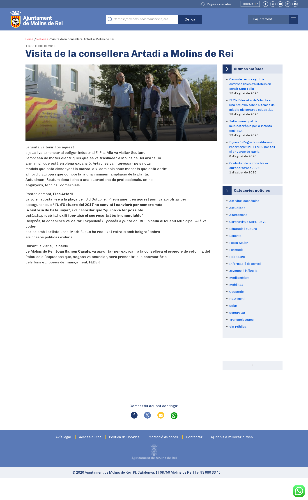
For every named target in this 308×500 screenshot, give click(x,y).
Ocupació (236, 292)
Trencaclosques (241, 320)
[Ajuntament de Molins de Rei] (53, 19)
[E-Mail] (295, 4)
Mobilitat (236, 285)
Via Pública (237, 327)
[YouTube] (280, 4)
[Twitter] (273, 4)
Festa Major (238, 243)
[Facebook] (265, 4)
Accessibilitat (90, 437)
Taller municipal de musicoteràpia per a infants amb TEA (250, 126)
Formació (236, 250)
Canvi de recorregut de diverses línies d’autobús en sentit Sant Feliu (250, 84)
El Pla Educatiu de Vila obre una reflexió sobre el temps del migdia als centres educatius (252, 105)
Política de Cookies (124, 437)
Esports (235, 236)
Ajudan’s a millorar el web (232, 437)
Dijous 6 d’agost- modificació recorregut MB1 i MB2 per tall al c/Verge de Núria (252, 147)
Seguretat (237, 313)
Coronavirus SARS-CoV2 (248, 222)
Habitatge (237, 257)
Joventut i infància (243, 271)
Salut (233, 306)
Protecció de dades (162, 437)
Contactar (194, 437)
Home (29, 39)
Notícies (42, 39)
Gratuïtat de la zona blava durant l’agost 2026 (248, 165)
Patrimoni (236, 299)
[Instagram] (287, 4)
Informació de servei (245, 264)
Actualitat (237, 208)
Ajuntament (238, 215)
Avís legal (63, 437)
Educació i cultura (243, 229)
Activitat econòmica (244, 201)
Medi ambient (239, 278)
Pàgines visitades (219, 4)
